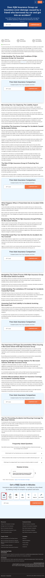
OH (6, 561)
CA (7, 554)
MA (30, 554)
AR (5, 554)
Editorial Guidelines (26, 540)
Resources (3, 522)
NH (42, 554)
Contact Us (24, 546)
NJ (1, 556)
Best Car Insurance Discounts (7, 528)
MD (29, 554)
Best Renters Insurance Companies (29, 532)
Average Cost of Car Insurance (7, 526)
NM (2, 556)
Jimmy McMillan (39, 40)
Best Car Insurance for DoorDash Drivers (9, 538)
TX (18, 556)
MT (38, 554)
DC (13, 554)
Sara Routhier (23, 40)
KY (24, 554)
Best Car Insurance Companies (28, 524)
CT (10, 554)
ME (27, 554)
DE (11, 554)
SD (15, 556)
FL (14, 554)
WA (24, 556)
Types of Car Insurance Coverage (22, 479)
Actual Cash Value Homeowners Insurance (9, 547)
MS (35, 554)
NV (41, 554)
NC (5, 556)
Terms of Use (39, 27)
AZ (4, 554)
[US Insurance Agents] (9, 1)
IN (20, 554)
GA (16, 554)
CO (8, 554)
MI (31, 554)
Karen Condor (7, 40)
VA (23, 556)
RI (11, 561)
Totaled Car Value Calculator (6, 545)
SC (14, 556)
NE (39, 554)
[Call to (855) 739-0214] (35, 2)
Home (4, 479)
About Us (24, 538)
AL (1, 554)
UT (20, 556)
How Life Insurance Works (6, 532)
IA (21, 554)
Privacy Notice (25, 542)
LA (25, 554)
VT (21, 556)
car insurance (23, 61)
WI (28, 556)
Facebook (1, 572)
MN (33, 554)
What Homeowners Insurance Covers (8, 530)
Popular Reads (4, 536)
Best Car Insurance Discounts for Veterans (9, 540)
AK (3, 554)
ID (18, 554)
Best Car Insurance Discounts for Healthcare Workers (10, 543)
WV (26, 556)
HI (17, 554)
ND (7, 556)
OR (10, 556)
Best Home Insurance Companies (29, 528)
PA (11, 556)
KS (23, 554)
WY (30, 556)
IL (19, 554)
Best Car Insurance (10, 479)
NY (4, 556)
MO (36, 554)
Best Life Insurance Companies (28, 530)
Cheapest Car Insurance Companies (29, 526)
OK (8, 556)
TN (17, 556)
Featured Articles (26, 522)
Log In (40, 2)
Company (24, 536)
